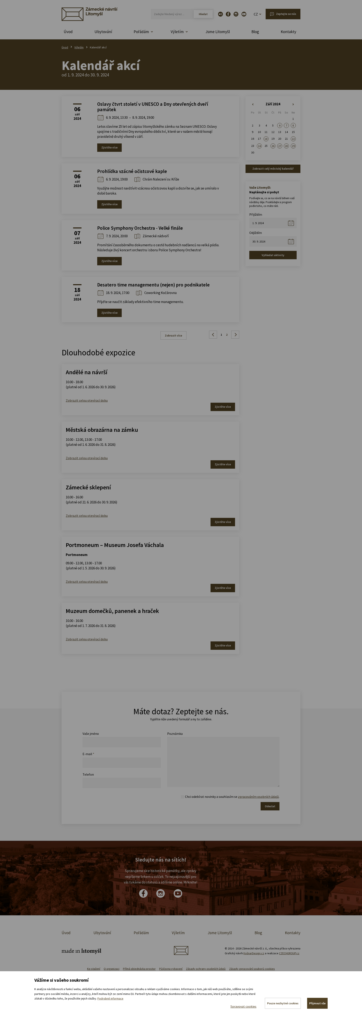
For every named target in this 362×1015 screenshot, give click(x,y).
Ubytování (103, 31)
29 (293, 146)
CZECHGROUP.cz (289, 953)
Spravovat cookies (243, 1006)
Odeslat (270, 806)
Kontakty (288, 31)
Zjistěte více (109, 147)
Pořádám (141, 932)
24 (259, 146)
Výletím (79, 47)
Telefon (88, 774)
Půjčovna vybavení (170, 969)
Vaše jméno (91, 733)
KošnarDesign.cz (253, 953)
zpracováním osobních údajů (258, 796)
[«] (252, 104)
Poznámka (175, 733)
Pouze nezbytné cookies (283, 1003)
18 (266, 139)
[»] (293, 104)
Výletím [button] (177, 31)
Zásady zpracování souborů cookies (252, 969)
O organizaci (111, 969)
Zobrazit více (173, 335)
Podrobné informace (110, 998)
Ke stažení (93, 969)
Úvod (68, 31)
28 (286, 146)
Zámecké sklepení (88, 487)
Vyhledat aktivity (273, 255)
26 (273, 146)
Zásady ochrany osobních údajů (206, 969)
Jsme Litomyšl (218, 31)
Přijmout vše (317, 1003)
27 (279, 146)
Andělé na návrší (86, 372)
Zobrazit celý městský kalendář (272, 168)
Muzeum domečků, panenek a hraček (112, 611)
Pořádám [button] (141, 31)
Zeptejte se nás (286, 14)
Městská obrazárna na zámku (102, 429)
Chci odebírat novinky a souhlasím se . (232, 796)
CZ (256, 14)
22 (293, 139)
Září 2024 (273, 104)
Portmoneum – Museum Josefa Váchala (115, 545)
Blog (255, 31)
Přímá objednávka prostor (139, 969)
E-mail (88, 754)
